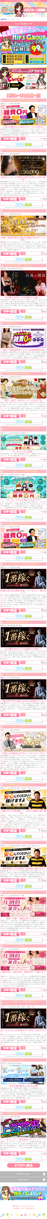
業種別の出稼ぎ (23, 1179)
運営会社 (15, 1206)
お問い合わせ (30, 1208)
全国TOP (3, 19)
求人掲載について (18, 1208)
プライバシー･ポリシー (27, 1206)
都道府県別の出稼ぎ (23, 1174)
